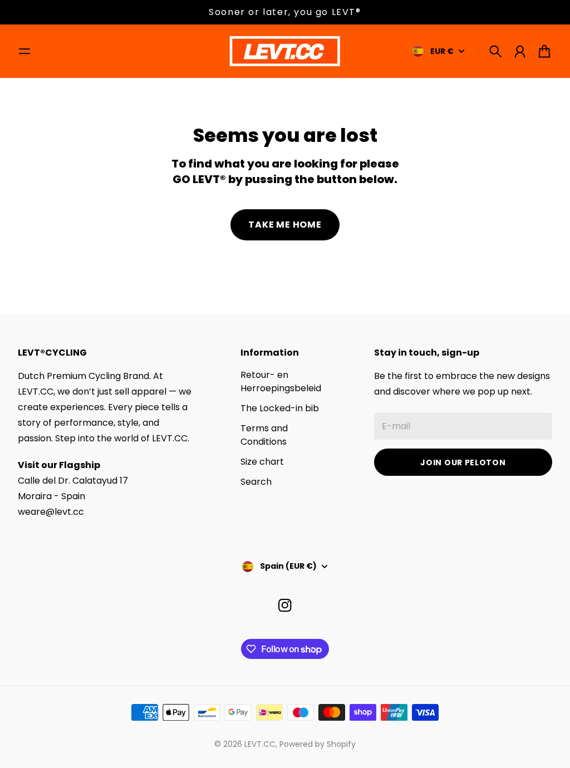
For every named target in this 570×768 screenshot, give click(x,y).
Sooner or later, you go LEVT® (285, 12)
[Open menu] (24, 51)
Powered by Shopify (317, 744)
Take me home (285, 224)
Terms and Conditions (264, 435)
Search (256, 481)
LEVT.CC (260, 744)
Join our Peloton (462, 462)
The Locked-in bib (279, 408)
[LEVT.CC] (285, 51)
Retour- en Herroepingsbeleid (280, 381)
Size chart (262, 461)
